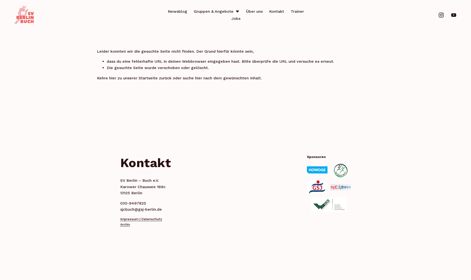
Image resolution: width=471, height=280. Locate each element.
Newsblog (177, 11)
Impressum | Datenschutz (141, 219)
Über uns (254, 11)
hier (112, 78)
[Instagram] (441, 15)
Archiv (125, 224)
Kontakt (276, 11)
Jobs (235, 18)
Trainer (297, 11)
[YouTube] (454, 15)
